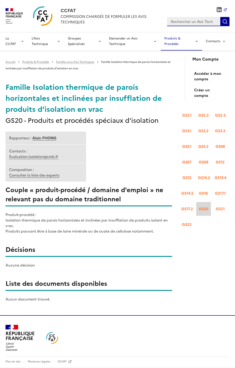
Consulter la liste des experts (34, 175)
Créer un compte (202, 92)
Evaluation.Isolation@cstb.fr (33, 156)
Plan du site (13, 362)
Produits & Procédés (172, 41)
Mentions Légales (39, 362)
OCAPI (62, 362)
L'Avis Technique (40, 41)
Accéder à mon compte (207, 76)
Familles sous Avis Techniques (75, 62)
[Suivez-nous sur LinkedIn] (221, 9)
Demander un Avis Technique (123, 41)
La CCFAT (11, 41)
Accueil (10, 62)
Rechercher (224, 21)
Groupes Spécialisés (76, 41)
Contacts (213, 41)
